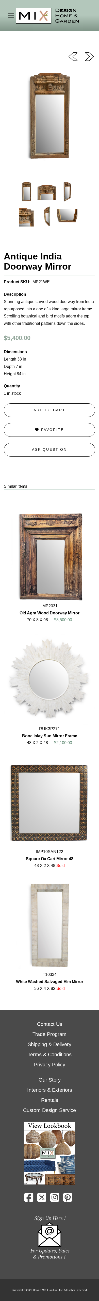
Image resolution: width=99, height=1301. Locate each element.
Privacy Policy (49, 1064)
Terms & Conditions (50, 1054)
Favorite (51, 430)
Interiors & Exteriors (49, 1090)
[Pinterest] (67, 1199)
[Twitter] (41, 1199)
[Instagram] (54, 1199)
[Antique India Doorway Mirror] (89, 56)
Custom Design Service (49, 1110)
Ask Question (49, 449)
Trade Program (49, 1034)
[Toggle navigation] (11, 15)
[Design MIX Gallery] (47, 16)
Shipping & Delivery (49, 1044)
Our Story (50, 1080)
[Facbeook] (28, 1199)
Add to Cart (49, 410)
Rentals (49, 1100)
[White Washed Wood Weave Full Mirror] (73, 56)
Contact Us (49, 1024)
